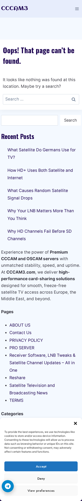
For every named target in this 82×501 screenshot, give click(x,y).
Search (70, 120)
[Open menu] (77, 8)
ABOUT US (19, 325)
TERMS (16, 400)
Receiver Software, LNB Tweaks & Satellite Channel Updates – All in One (42, 363)
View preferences (41, 490)
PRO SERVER (21, 347)
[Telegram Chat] (8, 486)
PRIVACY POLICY (26, 340)
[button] (75, 423)
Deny (41, 478)
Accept (41, 466)
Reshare (17, 377)
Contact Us (20, 332)
